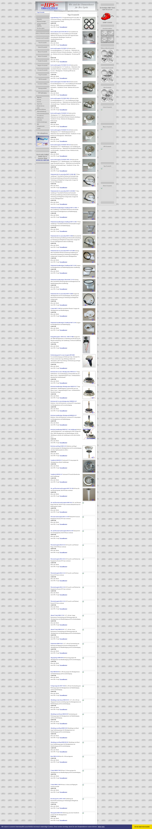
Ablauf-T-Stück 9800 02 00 (57, 629)
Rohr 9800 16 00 (55, 756)
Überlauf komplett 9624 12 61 (58, 601)
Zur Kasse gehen (40, 28)
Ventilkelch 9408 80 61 (56, 460)
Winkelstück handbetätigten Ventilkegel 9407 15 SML (64, 207)
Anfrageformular (41, 126)
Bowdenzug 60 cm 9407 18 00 (58, 798)
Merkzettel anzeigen (41, 21)
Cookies (38, 128)
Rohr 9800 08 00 (55, 671)
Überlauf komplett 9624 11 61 (58, 573)
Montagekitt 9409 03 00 (56, 812)
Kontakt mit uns (40, 106)
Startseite (39, 99)
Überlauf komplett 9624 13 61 (58, 587)
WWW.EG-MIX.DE (42, 160)
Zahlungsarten (40, 117)
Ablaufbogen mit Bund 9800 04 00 (59, 728)
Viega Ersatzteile (40, 12)
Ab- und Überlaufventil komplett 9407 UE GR (62, 488)
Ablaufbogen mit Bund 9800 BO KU (59, 742)
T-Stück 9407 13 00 (55, 308)
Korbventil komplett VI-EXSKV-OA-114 (60, 65)
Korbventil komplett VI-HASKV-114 (60, 113)
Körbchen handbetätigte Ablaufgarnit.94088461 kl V (64, 415)
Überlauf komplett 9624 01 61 (58, 544)
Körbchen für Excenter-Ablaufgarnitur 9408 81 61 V (64, 371)
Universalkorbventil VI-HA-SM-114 (59, 31)
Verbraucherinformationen (43, 113)
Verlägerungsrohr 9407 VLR (58, 686)
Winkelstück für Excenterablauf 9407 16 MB (62, 236)
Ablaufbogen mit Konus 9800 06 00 (59, 714)
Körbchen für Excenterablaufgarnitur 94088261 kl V (64, 401)
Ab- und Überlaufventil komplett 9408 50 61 (61, 502)
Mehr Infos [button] (101, 826)
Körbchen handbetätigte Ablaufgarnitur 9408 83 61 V (64, 386)
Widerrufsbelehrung (41, 111)
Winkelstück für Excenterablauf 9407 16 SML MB (63, 174)
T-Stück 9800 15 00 (55, 784)
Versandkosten (40, 115)
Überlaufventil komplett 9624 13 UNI (60, 516)
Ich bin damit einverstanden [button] (142, 826)
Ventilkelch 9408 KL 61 (56, 474)
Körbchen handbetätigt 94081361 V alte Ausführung (63, 429)
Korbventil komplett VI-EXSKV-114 (59, 48)
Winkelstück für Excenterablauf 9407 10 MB (62, 293)
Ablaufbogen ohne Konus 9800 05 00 (60, 700)
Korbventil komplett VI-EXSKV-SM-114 (60, 81)
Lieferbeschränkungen (42, 122)
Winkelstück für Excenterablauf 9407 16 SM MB (63, 191)
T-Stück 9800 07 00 (55, 770)
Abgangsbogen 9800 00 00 (57, 657)
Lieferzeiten (39, 120)
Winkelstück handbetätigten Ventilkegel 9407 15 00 (63, 265)
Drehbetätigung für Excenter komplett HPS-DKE (63, 355)
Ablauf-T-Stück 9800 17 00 (57, 615)
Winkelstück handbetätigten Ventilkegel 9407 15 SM (63, 221)
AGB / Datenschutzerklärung (41, 108)
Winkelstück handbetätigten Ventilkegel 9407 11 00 (63, 322)
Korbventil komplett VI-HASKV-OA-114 (61, 130)
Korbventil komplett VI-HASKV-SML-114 (61, 159)
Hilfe (38, 124)
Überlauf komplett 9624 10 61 (58, 559)
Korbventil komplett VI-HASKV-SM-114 (61, 144)
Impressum (39, 103)
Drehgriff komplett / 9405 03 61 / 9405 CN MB (62, 336)
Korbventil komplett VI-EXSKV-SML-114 (61, 98)
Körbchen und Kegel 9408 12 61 (58, 446)
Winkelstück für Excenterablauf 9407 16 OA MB (63, 250)
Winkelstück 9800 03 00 (56, 643)
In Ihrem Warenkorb (41, 23)
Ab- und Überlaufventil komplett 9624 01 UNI (62, 530)
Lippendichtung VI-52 (56, 17)
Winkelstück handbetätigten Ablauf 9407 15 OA (62, 279)
